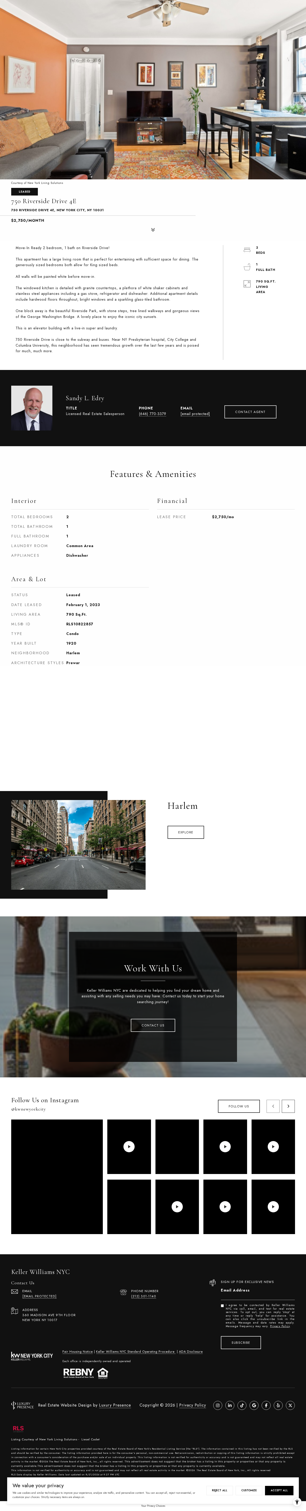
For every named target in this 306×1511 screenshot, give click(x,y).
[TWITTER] (290, 1405)
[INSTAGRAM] (217, 1405)
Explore (185, 832)
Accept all (279, 1490)
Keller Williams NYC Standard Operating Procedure (136, 1351)
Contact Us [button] (153, 1025)
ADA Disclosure (191, 1351)
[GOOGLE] (254, 1405)
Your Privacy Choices (153, 1506)
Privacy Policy (280, 1326)
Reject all (219, 1490)
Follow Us (239, 1106)
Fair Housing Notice (77, 1351)
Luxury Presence (115, 1405)
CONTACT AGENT (250, 412)
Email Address (235, 1290)
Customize (249, 1490)
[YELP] (278, 1405)
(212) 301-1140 (143, 1296)
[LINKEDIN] (229, 1405)
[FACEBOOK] (266, 1405)
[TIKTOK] (241, 1405)
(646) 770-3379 (152, 413)
